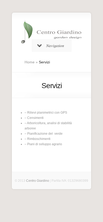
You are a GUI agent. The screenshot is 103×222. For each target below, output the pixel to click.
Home (30, 62)
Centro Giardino (37, 181)
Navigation (55, 45)
